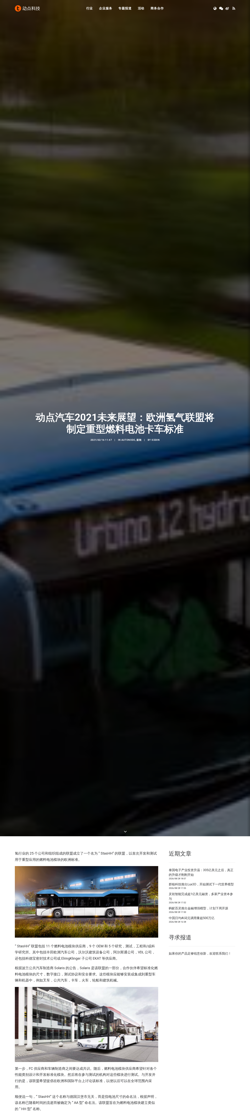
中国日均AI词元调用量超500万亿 (191, 918)
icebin (156, 440)
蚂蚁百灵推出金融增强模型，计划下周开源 (198, 908)
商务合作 (157, 8)
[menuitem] (90, 8)
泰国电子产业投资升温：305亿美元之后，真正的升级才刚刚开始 (201, 872)
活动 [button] (141, 8)
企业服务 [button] (105, 8)
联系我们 (222, 953)
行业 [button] (89, 8)
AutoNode (128, 440)
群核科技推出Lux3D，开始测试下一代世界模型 (201, 884)
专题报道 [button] (124, 8)
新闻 (139, 440)
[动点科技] (27, 8)
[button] (215, 8)
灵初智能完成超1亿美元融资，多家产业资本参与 (201, 896)
